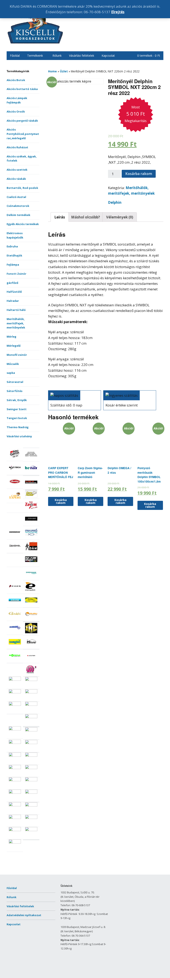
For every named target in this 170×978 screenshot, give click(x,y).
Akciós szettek (17, 169)
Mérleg (11, 336)
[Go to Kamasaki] (15, 647)
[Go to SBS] (31, 768)
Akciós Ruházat (17, 147)
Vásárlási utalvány (19, 436)
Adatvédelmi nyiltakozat (24, 915)
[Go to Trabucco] (15, 830)
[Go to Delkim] (31, 564)
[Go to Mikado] (15, 692)
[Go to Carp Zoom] (31, 510)
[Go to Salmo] (31, 755)
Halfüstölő (14, 292)
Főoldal (15, 56)
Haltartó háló (16, 310)
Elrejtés (117, 12)
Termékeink (35, 56)
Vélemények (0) (119, 217)
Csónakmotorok (18, 206)
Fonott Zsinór (16, 274)
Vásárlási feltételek (81, 56)
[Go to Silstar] (31, 793)
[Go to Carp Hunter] (31, 497)
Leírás (59, 217)
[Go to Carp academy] (31, 487)
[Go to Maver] (31, 680)
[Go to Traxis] (31, 830)
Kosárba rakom (138, 173)
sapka (11, 373)
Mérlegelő (14, 346)
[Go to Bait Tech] (15, 473)
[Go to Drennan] (31, 578)
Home (52, 71)
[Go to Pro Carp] (31, 730)
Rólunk (57, 56)
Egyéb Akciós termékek (23, 224)
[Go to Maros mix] (15, 680)
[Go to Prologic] (15, 743)
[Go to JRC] (31, 633)
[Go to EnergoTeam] (31, 591)
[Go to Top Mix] (15, 818)
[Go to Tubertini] (15, 842)
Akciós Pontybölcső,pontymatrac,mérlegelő (23, 134)
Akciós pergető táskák (22, 120)
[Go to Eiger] (15, 591)
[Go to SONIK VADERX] (15, 805)
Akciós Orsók (16, 111)
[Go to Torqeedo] (31, 818)
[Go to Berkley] (15, 486)
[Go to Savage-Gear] (15, 768)
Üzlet (64, 71)
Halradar (13, 301)
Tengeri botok (17, 418)
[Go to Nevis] (31, 717)
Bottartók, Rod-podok (22, 188)
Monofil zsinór (17, 355)
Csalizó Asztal (16, 197)
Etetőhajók (14, 255)
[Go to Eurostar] (15, 605)
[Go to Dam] (31, 551)
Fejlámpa (13, 264)
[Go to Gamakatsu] (15, 618)
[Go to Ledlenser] (31, 661)
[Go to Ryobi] (15, 755)
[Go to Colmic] (31, 524)
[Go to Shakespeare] (31, 780)
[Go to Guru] (31, 619)
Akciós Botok (16, 80)
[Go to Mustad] (31, 705)
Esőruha (12, 246)
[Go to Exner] (31, 605)
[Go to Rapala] (31, 743)
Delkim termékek (18, 215)
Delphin (114, 202)
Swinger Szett (17, 409)
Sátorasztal (15, 382)
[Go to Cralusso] (31, 537)
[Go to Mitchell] (15, 705)
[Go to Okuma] (15, 729)
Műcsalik (13, 364)
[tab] (60, 217)
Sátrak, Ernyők (17, 400)
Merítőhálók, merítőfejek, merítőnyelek (16, 323)
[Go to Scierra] (15, 780)
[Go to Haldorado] (15, 632)
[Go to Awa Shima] (31, 459)
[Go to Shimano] (15, 793)
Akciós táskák (16, 179)
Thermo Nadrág (18, 427)
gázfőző (12, 283)
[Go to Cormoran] (15, 537)
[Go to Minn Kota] (31, 692)
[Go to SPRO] (31, 805)
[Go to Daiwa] (15, 551)
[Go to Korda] (15, 660)
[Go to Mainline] (31, 674)
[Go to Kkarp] (31, 647)
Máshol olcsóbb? (85, 217)
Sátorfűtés (14, 391)
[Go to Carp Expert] (15, 500)
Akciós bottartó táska (22, 89)
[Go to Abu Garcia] (15, 458)
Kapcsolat (108, 56)
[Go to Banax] (31, 473)
